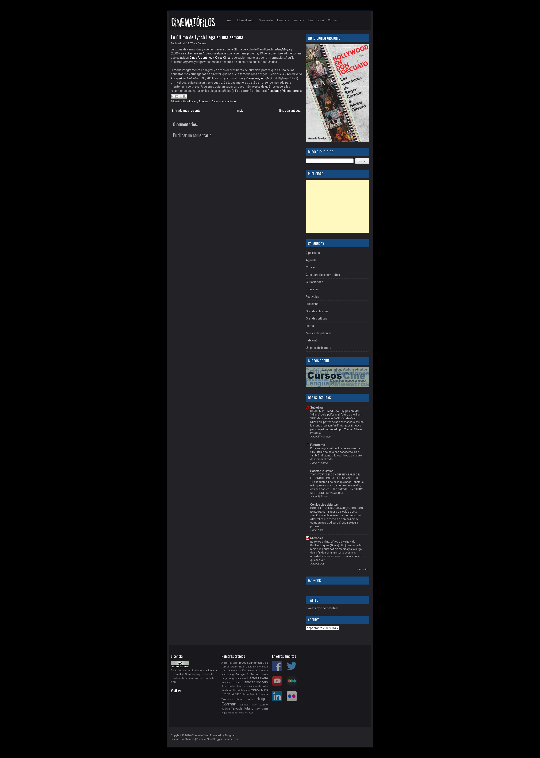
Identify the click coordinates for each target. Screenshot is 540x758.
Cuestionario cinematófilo (323, 274)
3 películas (313, 252)
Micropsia (316, 538)
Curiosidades (314, 282)
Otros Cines (223, 57)
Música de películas (319, 333)
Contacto (334, 20)
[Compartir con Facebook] (185, 96)
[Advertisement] (337, 206)
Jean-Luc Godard (231, 682)
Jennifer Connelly (255, 682)
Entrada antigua (290, 110)
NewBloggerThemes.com (222, 739)
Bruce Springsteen (250, 662)
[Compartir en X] (181, 96)
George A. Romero (247, 674)
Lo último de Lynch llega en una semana (207, 37)
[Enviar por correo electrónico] (173, 96)
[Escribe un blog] (177, 96)
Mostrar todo (362, 569)
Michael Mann (259, 690)
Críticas (311, 267)
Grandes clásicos (317, 311)
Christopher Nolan (236, 666)
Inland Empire (283, 49)
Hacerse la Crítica (321, 471)
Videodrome (290, 90)
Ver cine (298, 20)
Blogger (230, 735)
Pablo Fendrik (250, 694)
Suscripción (316, 20)
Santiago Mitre (248, 704)
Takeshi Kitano (242, 709)
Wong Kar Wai (246, 712)
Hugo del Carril (237, 678)
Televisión (312, 340)
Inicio (240, 110)
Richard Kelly (244, 699)
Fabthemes (187, 739)
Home (228, 20)
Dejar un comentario (224, 101)
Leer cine (283, 20)
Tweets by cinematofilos (322, 608)
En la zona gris (319, 448)
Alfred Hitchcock (229, 663)
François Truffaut (238, 670)
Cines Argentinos (201, 57)
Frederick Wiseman (258, 670)
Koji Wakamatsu (241, 690)
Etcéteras (204, 101)
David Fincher (253, 666)
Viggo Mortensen (229, 712)
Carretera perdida (257, 78)
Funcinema (317, 445)
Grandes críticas (316, 318)
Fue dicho (312, 304)
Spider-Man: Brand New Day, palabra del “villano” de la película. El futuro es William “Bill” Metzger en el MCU (335, 414)
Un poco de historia (318, 347)
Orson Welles (231, 694)
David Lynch (190, 101)
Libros (310, 326)
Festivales (312, 296)
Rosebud (273, 90)
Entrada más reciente (186, 110)
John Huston (228, 686)
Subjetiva (316, 407)
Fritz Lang (227, 674)
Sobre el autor (245, 20)
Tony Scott (261, 708)
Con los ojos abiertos (324, 504)
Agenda (311, 260)
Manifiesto (266, 20)
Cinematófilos (199, 735)
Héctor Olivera (257, 678)
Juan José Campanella (248, 686)
